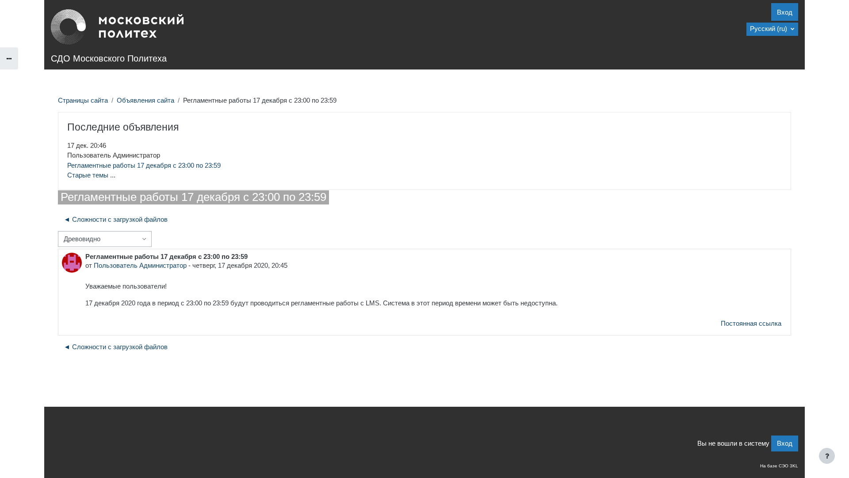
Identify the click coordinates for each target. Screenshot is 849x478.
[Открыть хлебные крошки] (9, 58)
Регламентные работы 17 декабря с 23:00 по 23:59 (144, 165)
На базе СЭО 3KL (779, 465)
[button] (772, 29)
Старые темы (87, 175)
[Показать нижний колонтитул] (827, 456)
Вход (784, 12)
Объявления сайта (145, 100)
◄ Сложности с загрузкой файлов (116, 219)
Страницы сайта (83, 100)
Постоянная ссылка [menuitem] (751, 323)
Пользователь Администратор (140, 265)
